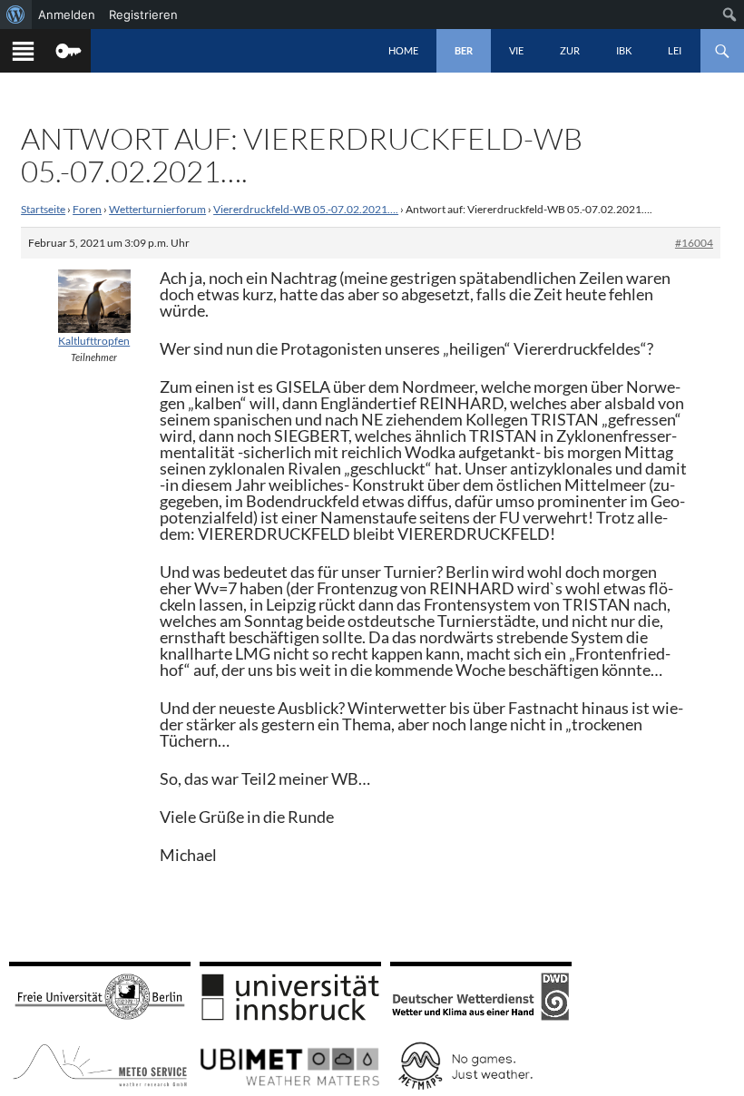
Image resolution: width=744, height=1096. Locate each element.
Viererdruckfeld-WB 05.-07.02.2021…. (305, 209)
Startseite (43, 209)
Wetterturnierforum (157, 209)
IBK (623, 50)
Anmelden (66, 14)
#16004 (694, 243)
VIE (516, 50)
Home (403, 50)
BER (464, 50)
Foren (87, 209)
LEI (674, 50)
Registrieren (143, 14)
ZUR (570, 50)
